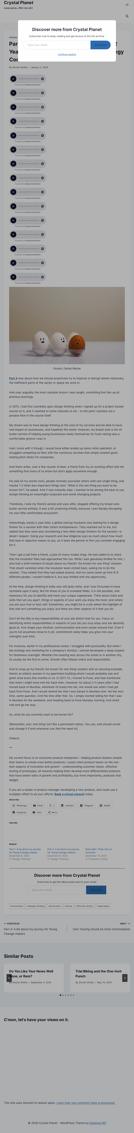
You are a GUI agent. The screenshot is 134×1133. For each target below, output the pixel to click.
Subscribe (100, 45)
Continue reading (67, 54)
